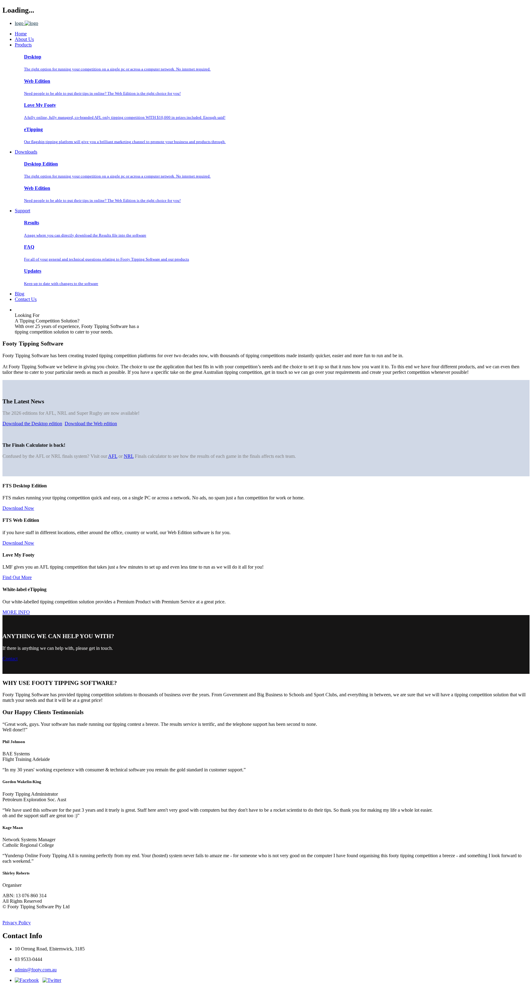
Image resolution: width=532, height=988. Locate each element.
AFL (112, 456)
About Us (24, 39)
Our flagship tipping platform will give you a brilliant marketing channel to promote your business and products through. (125, 141)
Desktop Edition (41, 163)
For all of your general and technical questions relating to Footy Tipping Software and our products (106, 259)
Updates (32, 271)
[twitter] (51, 980)
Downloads (26, 151)
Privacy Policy (16, 922)
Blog (19, 293)
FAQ (29, 247)
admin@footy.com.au (36, 969)
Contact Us (26, 299)
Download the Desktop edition (32, 423)
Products (23, 44)
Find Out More (17, 577)
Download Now (18, 508)
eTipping (33, 129)
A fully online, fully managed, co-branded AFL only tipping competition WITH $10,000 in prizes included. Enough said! (124, 117)
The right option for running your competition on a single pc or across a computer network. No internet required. (117, 69)
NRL (129, 456)
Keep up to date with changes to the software (61, 283)
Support (22, 210)
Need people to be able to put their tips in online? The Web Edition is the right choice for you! (102, 93)
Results (31, 222)
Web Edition (37, 81)
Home (21, 33)
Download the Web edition (91, 423)
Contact (10, 658)
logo (20, 23)
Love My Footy (40, 105)
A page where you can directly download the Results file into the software (85, 235)
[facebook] (27, 980)
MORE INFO (16, 612)
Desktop (32, 56)
